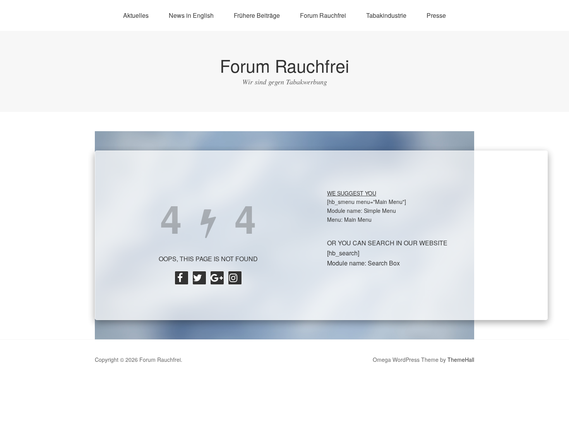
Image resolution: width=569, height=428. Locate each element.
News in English (191, 15)
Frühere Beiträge (257, 15)
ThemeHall (460, 359)
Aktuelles (136, 15)
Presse (436, 15)
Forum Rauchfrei (323, 15)
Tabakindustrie (386, 15)
